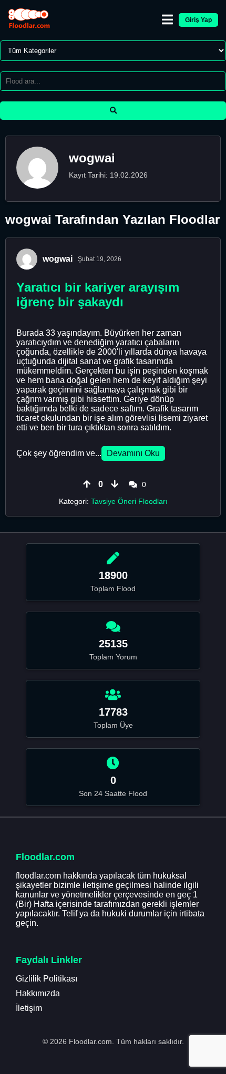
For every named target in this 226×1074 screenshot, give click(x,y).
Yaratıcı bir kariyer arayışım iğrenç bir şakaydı (97, 294)
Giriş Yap (198, 20)
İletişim (29, 1008)
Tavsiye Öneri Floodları (129, 501)
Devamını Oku (133, 453)
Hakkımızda (38, 993)
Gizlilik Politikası (46, 978)
